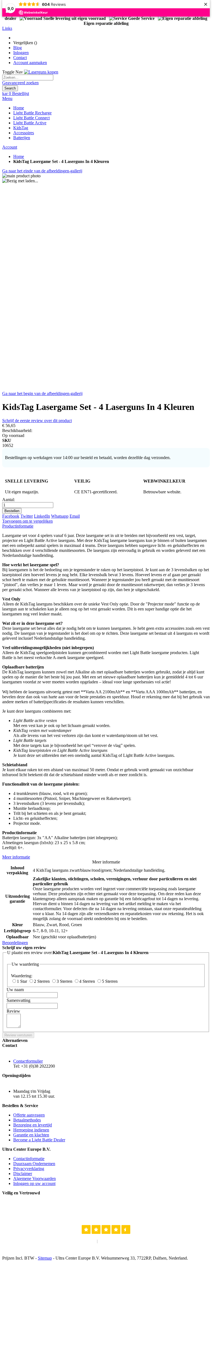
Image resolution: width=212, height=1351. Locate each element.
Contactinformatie (28, 1158)
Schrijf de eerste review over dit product (37, 420)
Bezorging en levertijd (32, 1125)
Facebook (10, 516)
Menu (7, 98)
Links (7, 28)
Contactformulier (28, 1061)
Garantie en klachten (31, 1135)
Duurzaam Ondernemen (34, 1163)
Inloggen (21, 52)
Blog (17, 47)
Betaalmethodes (27, 1120)
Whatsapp (59, 516)
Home (18, 156)
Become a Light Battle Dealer (39, 1139)
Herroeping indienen (31, 1130)
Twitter (26, 516)
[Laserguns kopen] (41, 72)
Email (75, 516)
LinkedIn (42, 516)
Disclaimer (22, 1173)
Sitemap (45, 1258)
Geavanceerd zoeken (20, 82)
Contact (20, 57)
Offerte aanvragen (29, 1115)
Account (9, 147)
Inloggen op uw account (34, 1183)
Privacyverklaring (28, 1168)
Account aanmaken (30, 62)
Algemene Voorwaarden (34, 1178)
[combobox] (27, 77)
